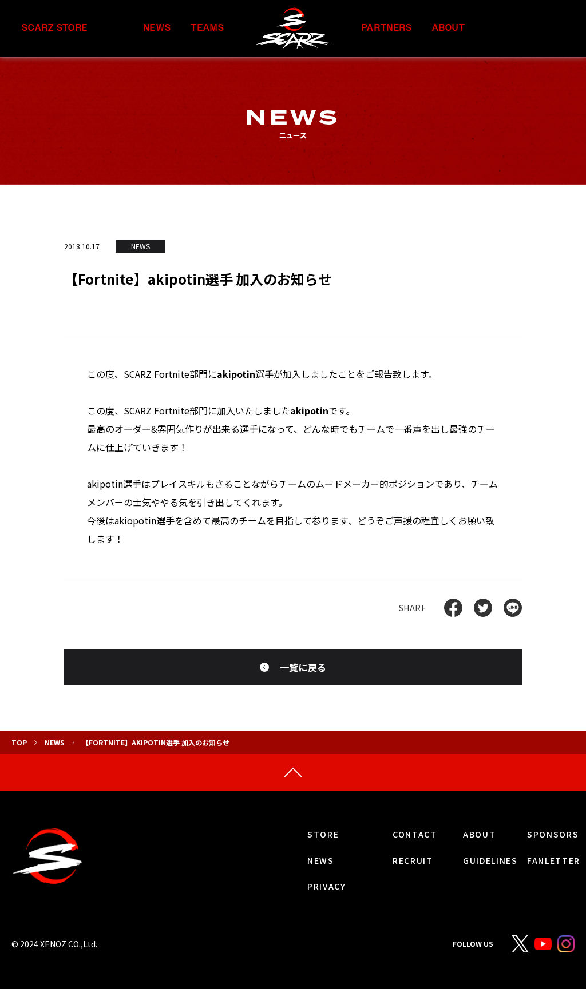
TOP (19, 742)
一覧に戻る (303, 667)
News (55, 742)
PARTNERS (387, 28)
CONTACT (415, 834)
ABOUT (448, 28)
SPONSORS (553, 834)
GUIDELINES (490, 860)
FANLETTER (553, 860)
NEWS (157, 28)
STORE (323, 834)
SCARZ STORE (55, 28)
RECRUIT (413, 860)
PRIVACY (326, 886)
